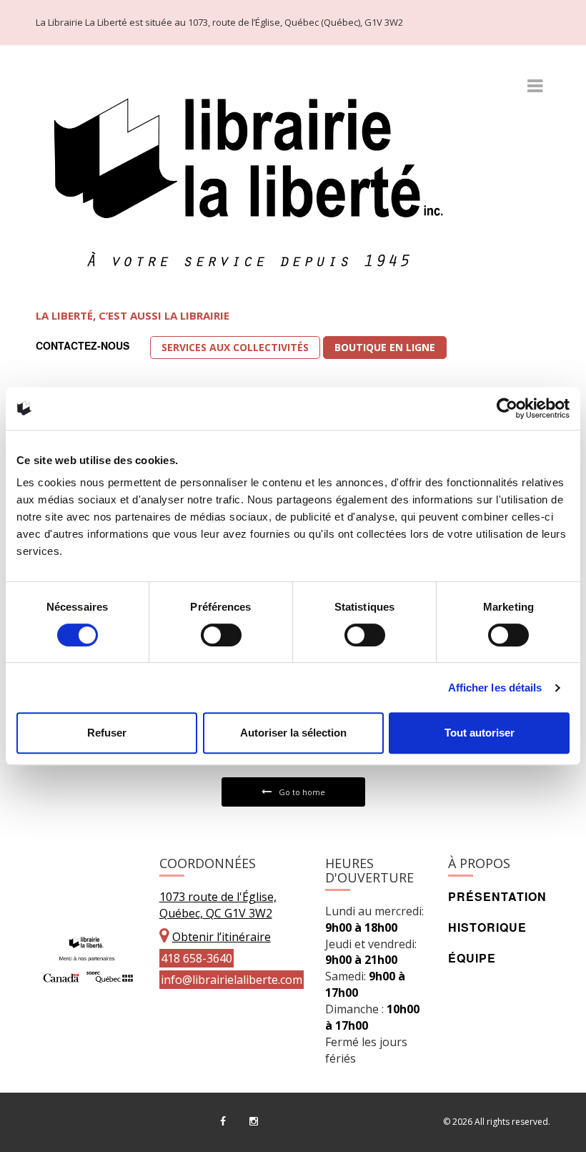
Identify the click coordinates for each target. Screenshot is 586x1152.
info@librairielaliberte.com (231, 980)
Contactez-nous (82, 345)
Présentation (497, 896)
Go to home (302, 792)
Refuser (106, 733)
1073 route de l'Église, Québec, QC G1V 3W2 (218, 905)
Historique (487, 927)
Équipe (472, 958)
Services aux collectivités (235, 347)
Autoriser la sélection (293, 733)
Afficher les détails (495, 687)
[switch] (221, 635)
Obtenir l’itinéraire (221, 937)
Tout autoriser (480, 733)
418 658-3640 (196, 958)
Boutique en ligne (384, 347)
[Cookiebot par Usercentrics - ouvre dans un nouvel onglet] (507, 408)
